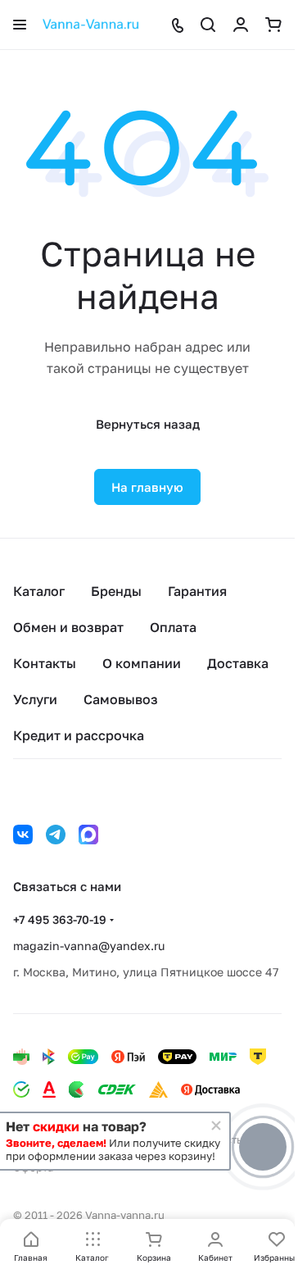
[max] (88, 834)
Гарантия (197, 591)
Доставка (238, 663)
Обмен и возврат (68, 627)
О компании (141, 663)
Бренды (116, 591)
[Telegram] (55, 834)
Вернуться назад (148, 423)
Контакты (44, 663)
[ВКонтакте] (23, 834)
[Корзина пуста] (273, 24)
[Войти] (241, 24)
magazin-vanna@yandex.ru (89, 946)
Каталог (39, 591)
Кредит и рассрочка (78, 735)
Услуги (35, 699)
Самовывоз (121, 699)
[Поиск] (208, 24)
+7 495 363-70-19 (59, 919)
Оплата (173, 627)
